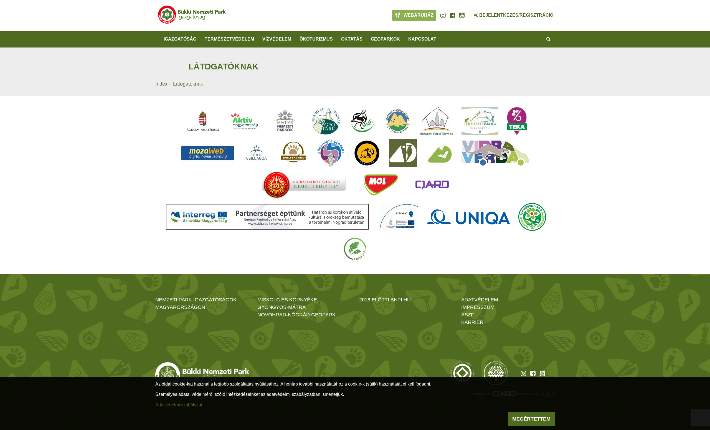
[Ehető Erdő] (355, 249)
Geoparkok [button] (385, 39)
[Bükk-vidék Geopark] (331, 153)
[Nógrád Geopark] (326, 121)
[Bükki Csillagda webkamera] (468, 12)
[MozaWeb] (207, 153)
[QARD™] (432, 185)
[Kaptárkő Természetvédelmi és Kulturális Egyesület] (398, 121)
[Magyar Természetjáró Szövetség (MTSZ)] (532, 217)
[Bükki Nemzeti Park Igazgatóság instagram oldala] (443, 15)
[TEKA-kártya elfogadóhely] (517, 121)
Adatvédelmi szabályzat (178, 404)
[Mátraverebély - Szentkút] (304, 185)
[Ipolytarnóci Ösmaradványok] (293, 153)
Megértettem (531, 419)
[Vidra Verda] (495, 153)
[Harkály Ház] (403, 153)
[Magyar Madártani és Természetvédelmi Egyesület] (362, 121)
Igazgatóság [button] (180, 39)
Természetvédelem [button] (229, 39)
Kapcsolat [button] (422, 39)
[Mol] (380, 185)
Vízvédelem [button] (276, 39)
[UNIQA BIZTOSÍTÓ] (468, 216)
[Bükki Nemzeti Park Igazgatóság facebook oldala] (452, 15)
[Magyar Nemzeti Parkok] (285, 121)
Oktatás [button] (351, 39)
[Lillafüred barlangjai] (439, 153)
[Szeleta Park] (367, 153)
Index (161, 84)
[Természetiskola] (480, 121)
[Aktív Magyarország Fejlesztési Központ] (244, 121)
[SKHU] (267, 217)
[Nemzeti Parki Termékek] (436, 121)
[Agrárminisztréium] (202, 121)
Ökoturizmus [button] (316, 39)
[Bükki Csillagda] (256, 153)
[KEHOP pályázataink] (399, 217)
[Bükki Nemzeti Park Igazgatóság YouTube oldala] (462, 15)
